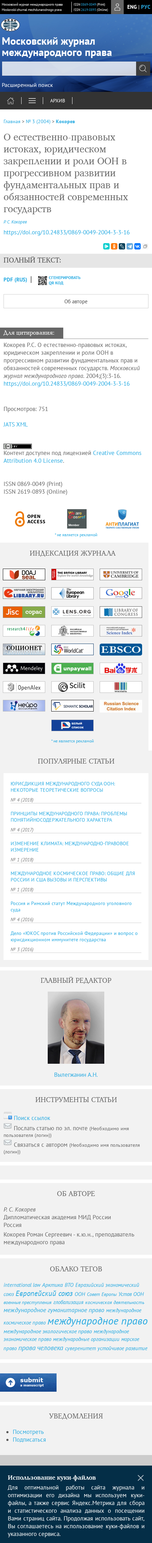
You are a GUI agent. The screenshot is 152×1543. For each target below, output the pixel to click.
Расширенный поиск (27, 84)
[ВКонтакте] (137, 246)
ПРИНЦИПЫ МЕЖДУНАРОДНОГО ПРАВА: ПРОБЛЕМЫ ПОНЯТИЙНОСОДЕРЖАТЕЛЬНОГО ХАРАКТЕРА (69, 816)
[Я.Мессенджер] (106, 246)
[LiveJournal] (122, 246)
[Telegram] (130, 246)
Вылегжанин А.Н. (76, 1075)
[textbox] (76, 69)
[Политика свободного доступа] (30, 519)
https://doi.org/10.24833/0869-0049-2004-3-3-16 (67, 232)
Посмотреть (28, 1432)
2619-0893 (88, 10)
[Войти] (117, 7)
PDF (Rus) (15, 279)
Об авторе (76, 301)
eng (132, 7)
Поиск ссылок (32, 1118)
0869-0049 (88, 4)
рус (145, 7)
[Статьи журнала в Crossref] (76, 519)
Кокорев (65, 121)
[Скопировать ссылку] (145, 246)
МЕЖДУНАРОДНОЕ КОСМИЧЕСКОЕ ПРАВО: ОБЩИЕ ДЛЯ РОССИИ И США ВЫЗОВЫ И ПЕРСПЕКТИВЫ (73, 876)
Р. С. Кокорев (15, 222)
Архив (57, 100)
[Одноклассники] (114, 246)
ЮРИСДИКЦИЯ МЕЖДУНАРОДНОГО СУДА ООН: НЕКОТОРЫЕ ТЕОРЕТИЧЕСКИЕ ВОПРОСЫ (63, 786)
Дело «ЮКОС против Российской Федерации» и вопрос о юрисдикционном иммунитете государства (74, 936)
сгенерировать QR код (60, 280)
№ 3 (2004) (38, 121)
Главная (12, 121)
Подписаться (29, 1439)
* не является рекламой (76, 534)
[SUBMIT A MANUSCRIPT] (28, 1382)
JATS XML (16, 424)
